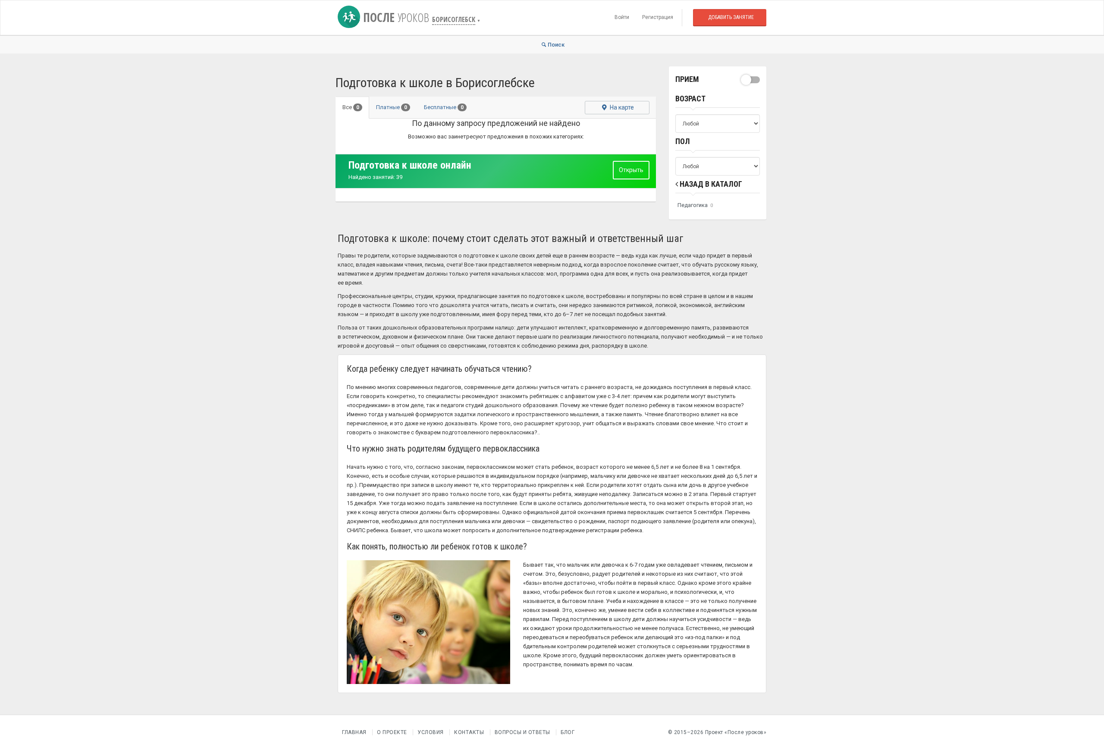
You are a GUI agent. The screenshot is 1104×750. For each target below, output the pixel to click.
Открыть (631, 169)
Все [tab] (350, 107)
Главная (354, 732)
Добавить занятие (731, 17)
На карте (621, 107)
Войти (622, 17)
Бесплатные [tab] (444, 107)
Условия (430, 732)
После (394, 17)
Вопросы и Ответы (522, 732)
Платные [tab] (391, 107)
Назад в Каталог (710, 183)
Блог (567, 732)
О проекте (392, 732)
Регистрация (657, 17)
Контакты (469, 732)
